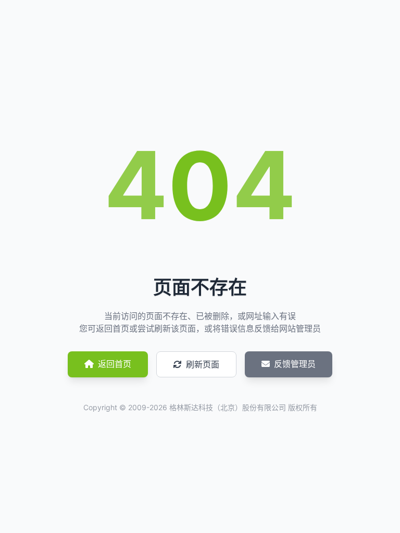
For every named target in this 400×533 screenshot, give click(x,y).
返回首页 (114, 364)
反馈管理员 (295, 364)
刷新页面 (202, 364)
